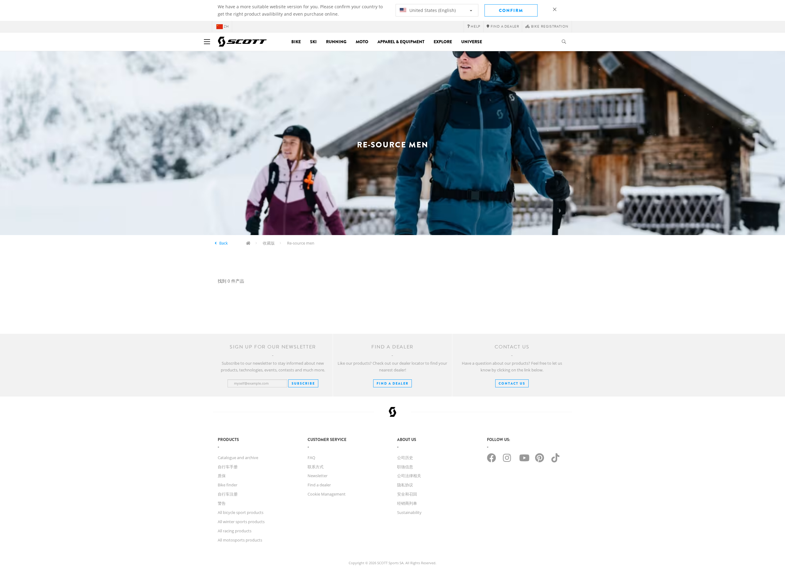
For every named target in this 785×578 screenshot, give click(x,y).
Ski (313, 42)
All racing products (234, 531)
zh (226, 26)
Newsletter (317, 475)
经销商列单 (407, 503)
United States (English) (432, 10)
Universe (471, 42)
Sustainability (409, 512)
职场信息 (405, 467)
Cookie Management (327, 494)
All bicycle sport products (240, 512)
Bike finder (227, 485)
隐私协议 (405, 485)
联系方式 (316, 467)
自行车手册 (228, 467)
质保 (222, 475)
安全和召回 (407, 494)
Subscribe (303, 383)
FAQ (311, 457)
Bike (296, 42)
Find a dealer (319, 485)
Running (336, 42)
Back (223, 243)
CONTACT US (512, 383)
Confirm (511, 10)
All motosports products (240, 540)
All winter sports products (241, 521)
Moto (362, 42)
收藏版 (269, 243)
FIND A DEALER (392, 383)
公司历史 (405, 457)
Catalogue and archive (238, 457)
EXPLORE (443, 42)
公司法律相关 (409, 475)
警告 (222, 503)
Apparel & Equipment (400, 42)
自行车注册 (228, 494)
